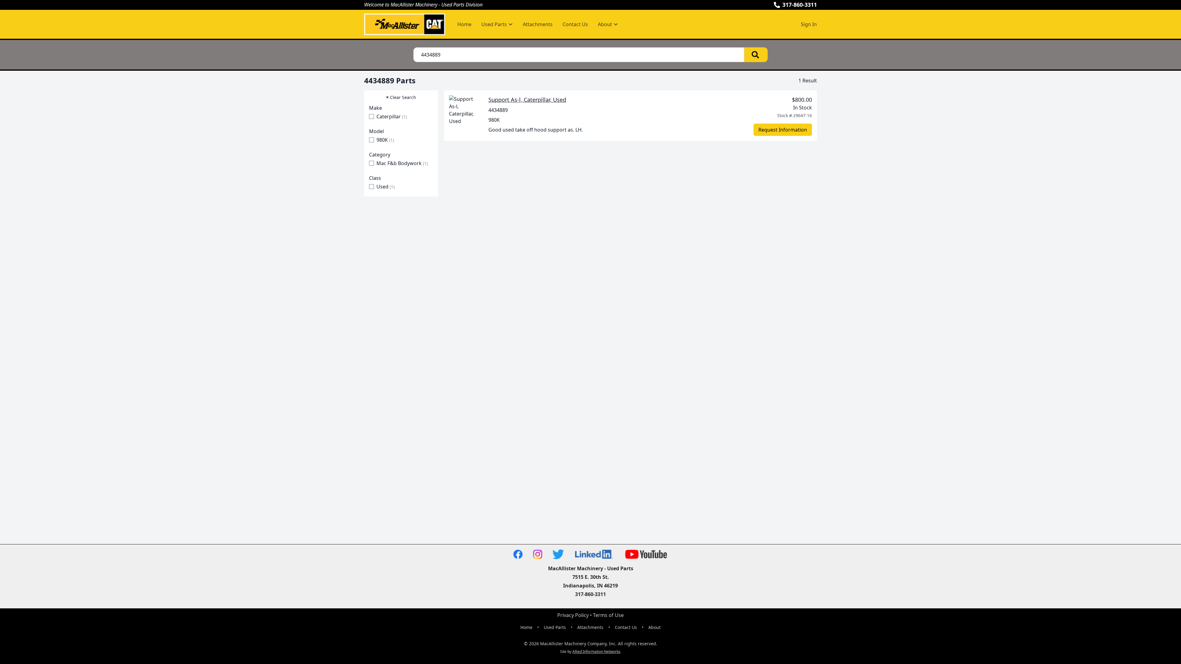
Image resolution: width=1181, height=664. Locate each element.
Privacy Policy (573, 615)
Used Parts (555, 627)
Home (464, 24)
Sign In (809, 24)
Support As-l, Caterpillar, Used (527, 99)
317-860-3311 (799, 4)
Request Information (782, 129)
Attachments (538, 24)
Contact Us (575, 24)
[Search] (756, 54)
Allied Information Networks (596, 651)
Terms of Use (608, 615)
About (654, 627)
